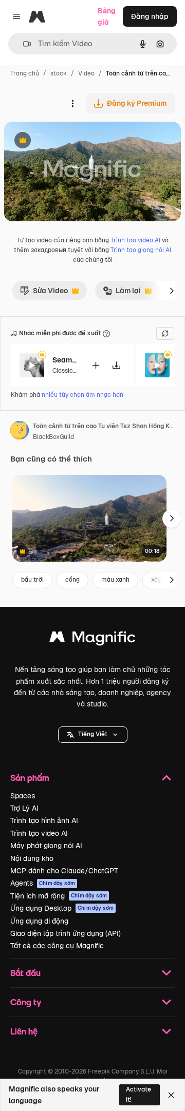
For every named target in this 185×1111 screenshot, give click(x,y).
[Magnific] (92, 639)
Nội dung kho (31, 858)
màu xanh (115, 580)
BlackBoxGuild (53, 437)
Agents (42, 883)
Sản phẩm (29, 777)
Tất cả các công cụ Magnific (57, 945)
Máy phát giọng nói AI (46, 845)
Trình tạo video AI (135, 240)
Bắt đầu (25, 972)
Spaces (22, 795)
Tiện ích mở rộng (58, 896)
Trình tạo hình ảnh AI (44, 820)
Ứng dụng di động (39, 921)
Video (86, 73)
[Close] (171, 1095)
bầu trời (32, 580)
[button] (92, 734)
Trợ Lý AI (24, 808)
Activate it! (138, 1094)
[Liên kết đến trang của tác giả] (19, 432)
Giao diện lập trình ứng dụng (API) (65, 933)
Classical (65, 371)
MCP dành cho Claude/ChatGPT (64, 870)
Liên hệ (24, 1031)
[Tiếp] (171, 290)
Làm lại (124, 293)
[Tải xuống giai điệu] (116, 365)
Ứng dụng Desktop (62, 908)
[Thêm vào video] (95, 365)
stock (58, 73)
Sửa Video (44, 293)
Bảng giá (107, 16)
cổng (72, 580)
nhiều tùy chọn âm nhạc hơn (82, 395)
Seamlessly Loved (65, 360)
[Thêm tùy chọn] (72, 103)
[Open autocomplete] (23, 44)
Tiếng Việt (92, 734)
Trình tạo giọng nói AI (140, 250)
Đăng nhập (150, 16)
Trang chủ (24, 73)
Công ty (25, 1002)
